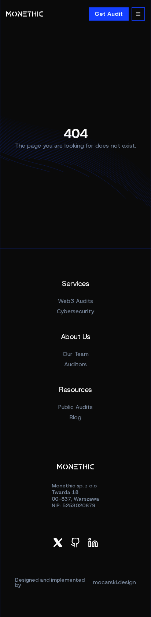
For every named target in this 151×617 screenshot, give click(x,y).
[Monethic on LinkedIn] (93, 542)
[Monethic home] (24, 14)
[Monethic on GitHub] (75, 542)
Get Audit (109, 14)
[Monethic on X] (58, 542)
